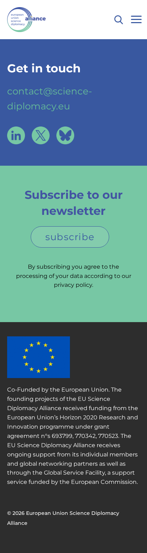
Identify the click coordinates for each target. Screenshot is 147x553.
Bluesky (65, 135)
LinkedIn (16, 135)
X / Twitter (41, 135)
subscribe (70, 237)
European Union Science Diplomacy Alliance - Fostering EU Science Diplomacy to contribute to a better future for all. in (40, 19)
